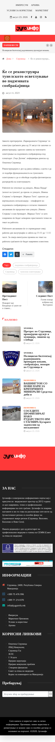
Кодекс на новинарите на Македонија (25, 674)
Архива (11, 625)
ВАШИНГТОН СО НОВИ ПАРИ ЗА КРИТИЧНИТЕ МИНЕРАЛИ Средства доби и (38, 388)
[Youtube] (36, 17)
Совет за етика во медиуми (20, 670)
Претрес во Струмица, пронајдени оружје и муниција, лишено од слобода (38, 335)
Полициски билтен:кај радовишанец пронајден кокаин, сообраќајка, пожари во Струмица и (37, 361)
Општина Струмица (17, 643)
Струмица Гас (14, 650)
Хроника (28, 328)
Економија (30, 380)
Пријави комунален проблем (21, 664)
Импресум (13, 615)
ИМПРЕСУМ (22, 5)
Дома (8, 58)
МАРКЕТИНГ (41, 10)
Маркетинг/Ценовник (18, 618)
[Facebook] (31, 17)
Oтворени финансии (18, 667)
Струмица (20, 58)
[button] (47, 45)
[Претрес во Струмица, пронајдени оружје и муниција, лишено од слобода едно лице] (11, 333)
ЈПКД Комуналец (16, 647)
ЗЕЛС (11, 653)
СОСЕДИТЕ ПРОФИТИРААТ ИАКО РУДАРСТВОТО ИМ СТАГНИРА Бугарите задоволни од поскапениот (37, 419)
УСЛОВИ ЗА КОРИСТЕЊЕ (19, 10)
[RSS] (46, 17)
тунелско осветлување (30, 271)
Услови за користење (18, 621)
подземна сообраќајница (26, 265)
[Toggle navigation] (7, 38)
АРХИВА (35, 5)
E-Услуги (12, 657)
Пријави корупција (17, 660)
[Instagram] (41, 17)
